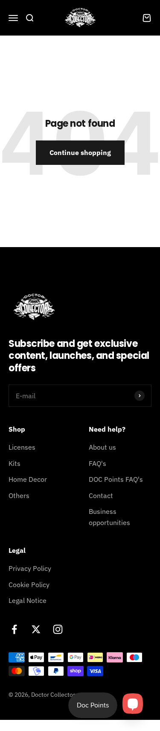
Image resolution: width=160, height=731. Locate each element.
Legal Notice (28, 600)
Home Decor (28, 479)
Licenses (22, 447)
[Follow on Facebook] (14, 629)
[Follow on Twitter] (36, 629)
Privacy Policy (30, 568)
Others (19, 495)
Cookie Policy (29, 584)
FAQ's (97, 463)
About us (102, 447)
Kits (14, 463)
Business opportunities (109, 517)
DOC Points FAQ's (116, 479)
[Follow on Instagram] (58, 629)
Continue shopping (80, 152)
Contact (101, 495)
